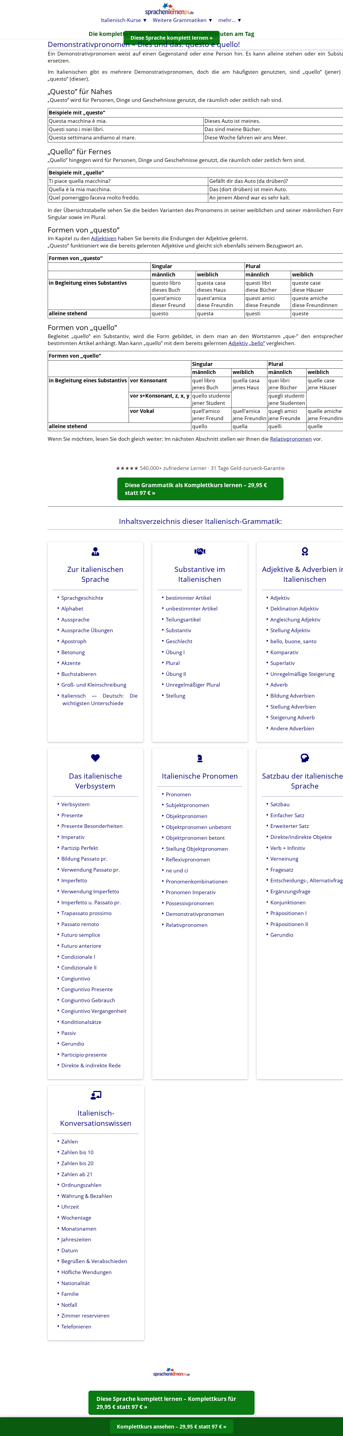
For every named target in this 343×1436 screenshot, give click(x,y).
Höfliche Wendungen (86, 1272)
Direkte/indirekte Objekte (301, 837)
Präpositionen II (289, 924)
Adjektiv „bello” (247, 343)
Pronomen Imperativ (191, 892)
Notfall (69, 1304)
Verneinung (284, 858)
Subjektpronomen (187, 805)
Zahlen (69, 1141)
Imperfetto (74, 880)
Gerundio (72, 1043)
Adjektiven (104, 238)
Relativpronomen (291, 438)
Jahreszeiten (76, 1239)
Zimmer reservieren (85, 1315)
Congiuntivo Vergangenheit (93, 1011)
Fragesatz (281, 869)
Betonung (73, 652)
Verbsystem (75, 804)
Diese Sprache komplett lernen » (172, 37)
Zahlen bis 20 (77, 1163)
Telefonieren (76, 1326)
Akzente (71, 663)
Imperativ (73, 837)
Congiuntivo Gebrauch (88, 1000)
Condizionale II (78, 967)
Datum (69, 1250)
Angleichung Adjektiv (295, 619)
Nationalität (75, 1283)
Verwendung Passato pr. (90, 869)
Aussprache (75, 619)
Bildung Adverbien (292, 695)
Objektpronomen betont (195, 837)
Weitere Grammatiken (180, 20)
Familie (70, 1293)
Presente (72, 815)
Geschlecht (179, 641)
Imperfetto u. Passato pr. (91, 902)
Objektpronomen (186, 816)
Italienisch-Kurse (121, 20)
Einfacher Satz (287, 815)
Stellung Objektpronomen (197, 848)
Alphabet (72, 608)
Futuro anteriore (81, 945)
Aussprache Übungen (87, 630)
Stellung (175, 695)
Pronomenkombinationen (197, 881)
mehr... (227, 20)
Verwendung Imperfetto (90, 891)
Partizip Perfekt (79, 848)
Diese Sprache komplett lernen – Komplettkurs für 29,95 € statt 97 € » (166, 1403)
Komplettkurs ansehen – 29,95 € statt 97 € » (171, 1426)
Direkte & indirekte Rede (91, 1065)
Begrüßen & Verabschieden (94, 1261)
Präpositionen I (288, 913)
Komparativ (284, 652)
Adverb (279, 684)
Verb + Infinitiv (287, 848)
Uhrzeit (70, 1206)
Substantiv (178, 630)
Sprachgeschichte (82, 597)
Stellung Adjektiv (290, 630)
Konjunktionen (288, 902)
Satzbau (280, 804)
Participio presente (84, 1054)
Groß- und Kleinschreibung (93, 684)
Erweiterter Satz (289, 826)
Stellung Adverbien (293, 706)
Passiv (68, 1033)
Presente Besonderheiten (92, 826)
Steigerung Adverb (292, 717)
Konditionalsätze (81, 1022)
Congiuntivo (75, 978)
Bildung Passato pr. (84, 858)
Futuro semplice (80, 934)
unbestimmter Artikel (192, 608)
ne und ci (177, 870)
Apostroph (74, 641)
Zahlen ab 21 (77, 1174)
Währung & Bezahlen (86, 1196)
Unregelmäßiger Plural (193, 684)
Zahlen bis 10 (77, 1152)
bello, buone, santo (293, 641)
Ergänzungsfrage (290, 891)
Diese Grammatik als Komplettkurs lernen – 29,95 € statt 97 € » (196, 489)
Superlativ (282, 663)
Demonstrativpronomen (195, 914)
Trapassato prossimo (86, 913)
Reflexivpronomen (188, 859)
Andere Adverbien (292, 728)
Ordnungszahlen (81, 1185)
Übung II (176, 674)
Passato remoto (80, 924)
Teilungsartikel (183, 619)
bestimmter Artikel (188, 597)
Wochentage (76, 1217)
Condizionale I (78, 956)
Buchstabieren (78, 674)
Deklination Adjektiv (294, 608)
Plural (173, 663)
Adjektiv (280, 597)
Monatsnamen (78, 1228)
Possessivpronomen (190, 903)
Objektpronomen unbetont (198, 827)
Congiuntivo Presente (87, 989)
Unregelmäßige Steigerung (302, 674)
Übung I (175, 652)
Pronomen (178, 794)
